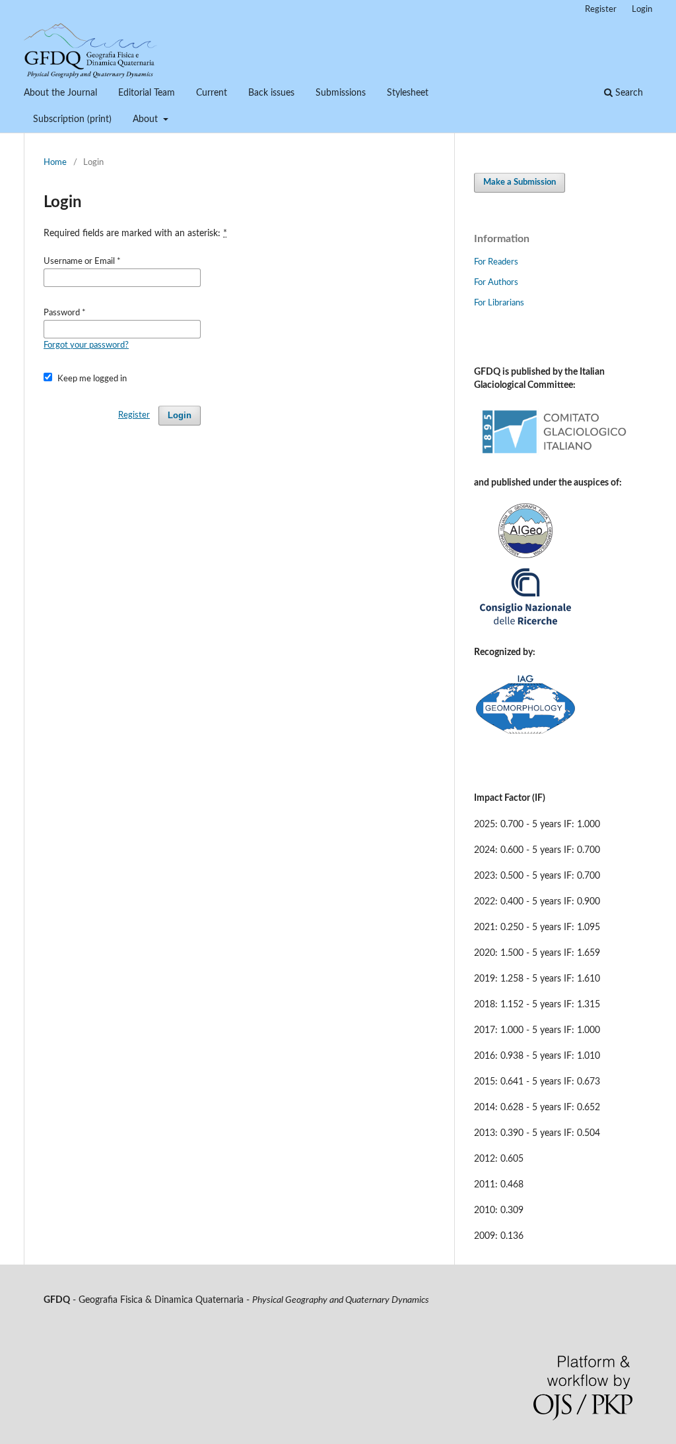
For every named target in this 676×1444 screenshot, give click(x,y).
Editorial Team (146, 93)
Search (628, 93)
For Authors (496, 282)
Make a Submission (519, 182)
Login (642, 9)
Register (601, 9)
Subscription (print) (72, 119)
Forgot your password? (86, 345)
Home (55, 162)
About (146, 119)
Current (211, 93)
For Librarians (499, 303)
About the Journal (60, 93)
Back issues (271, 93)
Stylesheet (407, 93)
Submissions (341, 93)
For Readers (496, 262)
